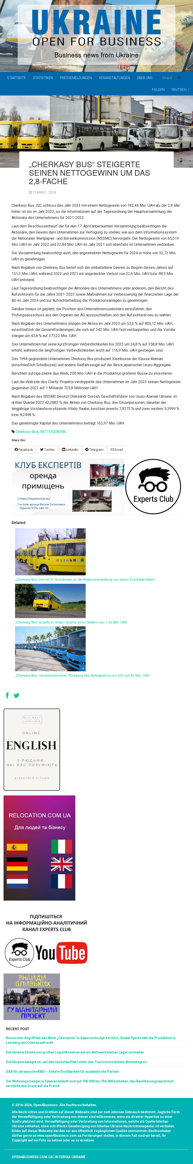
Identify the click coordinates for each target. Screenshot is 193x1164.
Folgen (158, 89)
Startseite (16, 78)
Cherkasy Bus (27, 431)
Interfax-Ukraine (70, 1157)
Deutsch (179, 89)
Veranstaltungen (114, 78)
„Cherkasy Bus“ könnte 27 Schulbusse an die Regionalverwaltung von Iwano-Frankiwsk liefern (85, 579)
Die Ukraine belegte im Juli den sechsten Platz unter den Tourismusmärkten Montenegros (76, 1062)
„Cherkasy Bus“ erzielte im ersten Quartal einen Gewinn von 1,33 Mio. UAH (71, 622)
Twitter (49, 450)
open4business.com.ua (32, 1157)
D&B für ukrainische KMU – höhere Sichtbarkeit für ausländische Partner (62, 1071)
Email (118, 450)
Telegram (96, 450)
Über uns (145, 78)
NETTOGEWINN (53, 431)
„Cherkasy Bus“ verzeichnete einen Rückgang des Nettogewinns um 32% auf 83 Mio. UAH (82, 675)
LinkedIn (71, 450)
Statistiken (43, 78)
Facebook (25, 450)
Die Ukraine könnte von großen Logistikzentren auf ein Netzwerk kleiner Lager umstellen (75, 1052)
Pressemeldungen (76, 78)
